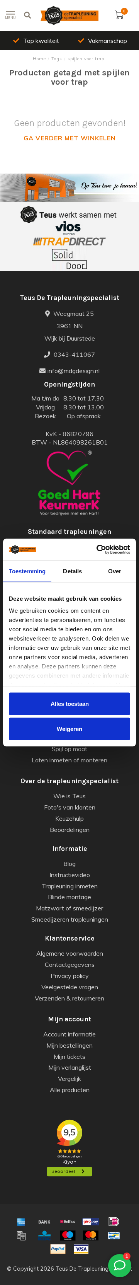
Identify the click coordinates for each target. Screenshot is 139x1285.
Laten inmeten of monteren (69, 760)
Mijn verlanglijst (69, 1067)
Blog (69, 863)
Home (39, 58)
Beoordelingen (70, 829)
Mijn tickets (69, 1056)
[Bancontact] (114, 1235)
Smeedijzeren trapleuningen (69, 919)
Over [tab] (114, 571)
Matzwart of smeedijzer (69, 908)
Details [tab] (72, 571)
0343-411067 (73, 354)
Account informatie (69, 1034)
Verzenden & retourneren (69, 998)
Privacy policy (70, 976)
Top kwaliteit (41, 40)
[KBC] (44, 1235)
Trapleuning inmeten (70, 886)
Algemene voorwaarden (69, 953)
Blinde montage (69, 897)
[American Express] (21, 1221)
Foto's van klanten (69, 807)
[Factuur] (21, 1235)
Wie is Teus (69, 796)
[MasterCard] (90, 1235)
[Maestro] (67, 1235)
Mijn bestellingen (69, 1045)
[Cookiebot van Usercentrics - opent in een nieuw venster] (98, 550)
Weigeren (69, 729)
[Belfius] (67, 1221)
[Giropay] (90, 1221)
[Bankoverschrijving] (44, 1221)
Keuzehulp (69, 818)
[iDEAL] (114, 1221)
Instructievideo (69, 875)
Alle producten (70, 1090)
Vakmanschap (107, 40)
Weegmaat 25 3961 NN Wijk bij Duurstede (69, 326)
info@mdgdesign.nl (73, 371)
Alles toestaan (70, 703)
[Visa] (81, 1249)
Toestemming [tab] (27, 571)
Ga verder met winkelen (70, 138)
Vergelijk (69, 1078)
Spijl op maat (69, 749)
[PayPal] (58, 1249)
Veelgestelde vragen (69, 987)
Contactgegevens (70, 964)
